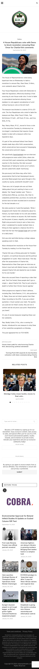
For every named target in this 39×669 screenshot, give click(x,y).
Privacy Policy (27, 632)
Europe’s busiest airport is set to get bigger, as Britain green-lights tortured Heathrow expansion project (9, 610)
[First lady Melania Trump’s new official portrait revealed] (10, 534)
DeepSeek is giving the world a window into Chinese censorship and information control (28, 609)
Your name (19, 444)
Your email (19, 456)
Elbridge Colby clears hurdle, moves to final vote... (19, 395)
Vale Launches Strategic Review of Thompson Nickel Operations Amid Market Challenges (9, 579)
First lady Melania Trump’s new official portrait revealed (9, 545)
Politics (19, 39)
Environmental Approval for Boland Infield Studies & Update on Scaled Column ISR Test (17, 518)
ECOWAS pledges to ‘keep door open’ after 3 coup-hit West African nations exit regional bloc (29, 579)
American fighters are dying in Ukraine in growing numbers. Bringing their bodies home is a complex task (29, 548)
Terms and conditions (14, 632)
